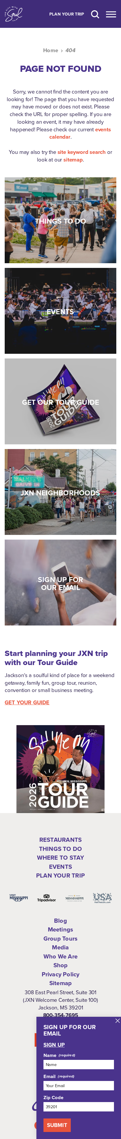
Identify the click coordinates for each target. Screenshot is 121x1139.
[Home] (13, 14)
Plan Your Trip (66, 14)
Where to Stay (60, 857)
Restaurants (60, 839)
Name (50, 1055)
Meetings (60, 929)
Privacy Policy (61, 974)
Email (49, 1076)
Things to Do (60, 848)
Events (60, 866)
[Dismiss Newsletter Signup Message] (117, 1020)
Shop (60, 965)
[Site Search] (95, 13)
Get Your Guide (27, 702)
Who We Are (60, 956)
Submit (57, 1125)
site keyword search (82, 152)
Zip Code (53, 1097)
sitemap (73, 160)
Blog (60, 920)
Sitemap (60, 983)
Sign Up (54, 1045)
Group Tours (60, 938)
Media (60, 947)
